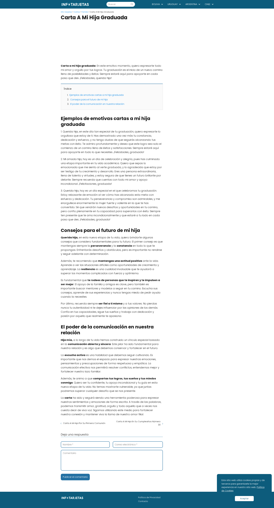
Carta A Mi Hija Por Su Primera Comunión (84, 423)
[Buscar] (132, 4)
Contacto (143, 501)
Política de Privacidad (149, 497)
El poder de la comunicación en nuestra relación (97, 104)
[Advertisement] (112, 43)
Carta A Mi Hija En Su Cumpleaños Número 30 (138, 423)
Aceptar (244, 498)
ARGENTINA (191, 4)
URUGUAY (173, 4)
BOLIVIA (156, 4)
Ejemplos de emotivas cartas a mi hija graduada (96, 95)
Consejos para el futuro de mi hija (89, 99)
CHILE (207, 4)
